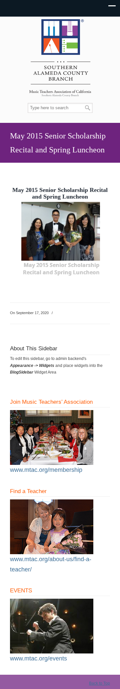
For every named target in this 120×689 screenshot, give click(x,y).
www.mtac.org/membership (46, 470)
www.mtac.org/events (38, 658)
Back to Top (99, 683)
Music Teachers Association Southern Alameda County (60, 60)
